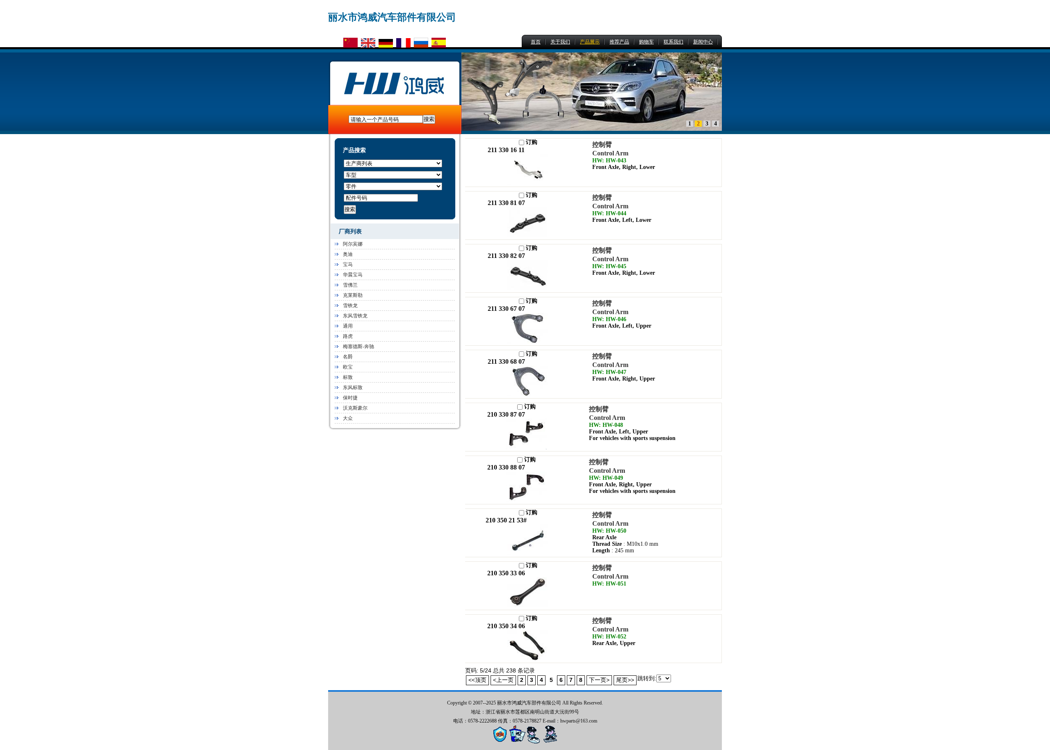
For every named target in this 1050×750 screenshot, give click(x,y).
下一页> (599, 680)
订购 (530, 142)
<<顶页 (477, 680)
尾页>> (625, 680)
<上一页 (503, 680)
